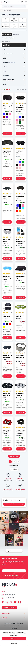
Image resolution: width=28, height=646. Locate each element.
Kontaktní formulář (9, 607)
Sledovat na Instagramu (15, 550)
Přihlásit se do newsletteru (11, 575)
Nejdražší (4, 37)
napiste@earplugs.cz (10, 594)
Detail (7, 133)
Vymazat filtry (6, 89)
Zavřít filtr (7, 45)
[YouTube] (15, 602)
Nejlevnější (16, 34)
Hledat (24, 6)
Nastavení (14, 643)
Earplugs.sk (13, 623)
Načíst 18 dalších (14, 456)
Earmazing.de (8, 626)
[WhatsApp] (10, 602)
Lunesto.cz (14, 628)
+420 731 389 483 (9, 598)
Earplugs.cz (7, 623)
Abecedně (11, 37)
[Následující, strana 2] (14, 461)
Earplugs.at (14, 626)
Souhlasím (14, 639)
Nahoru (15, 469)
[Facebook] (3, 602)
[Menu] (26, 2)
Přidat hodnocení (9, 504)
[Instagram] (6, 602)
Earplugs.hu (20, 623)
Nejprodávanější (6, 34)
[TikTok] (19, 602)
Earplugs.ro (20, 626)
